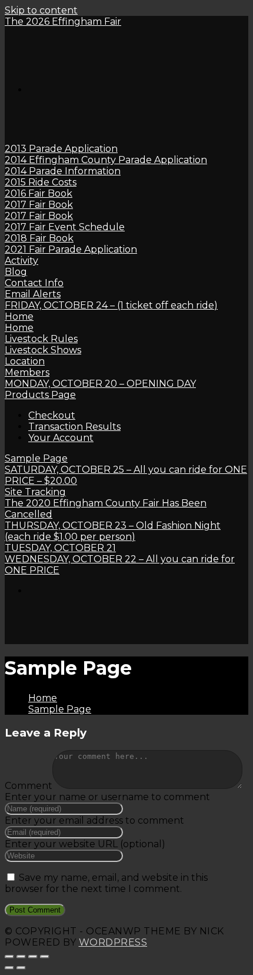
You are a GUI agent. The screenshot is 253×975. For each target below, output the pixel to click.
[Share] (21, 957)
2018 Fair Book (39, 238)
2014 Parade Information (63, 171)
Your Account (61, 437)
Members (27, 372)
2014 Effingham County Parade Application (106, 159)
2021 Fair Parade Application (71, 249)
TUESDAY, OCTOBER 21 (60, 547)
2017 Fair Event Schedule (65, 227)
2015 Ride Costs (40, 182)
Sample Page (36, 458)
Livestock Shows (43, 350)
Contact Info (34, 282)
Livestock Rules (41, 338)
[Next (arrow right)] (21, 968)
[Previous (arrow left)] (9, 968)
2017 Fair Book (39, 204)
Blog (16, 271)
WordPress (113, 942)
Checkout (51, 415)
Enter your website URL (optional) (85, 844)
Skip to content (41, 10)
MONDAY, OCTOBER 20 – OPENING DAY (100, 383)
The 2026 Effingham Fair (63, 21)
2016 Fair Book (38, 193)
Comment (28, 785)
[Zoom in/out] (44, 957)
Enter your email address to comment (94, 820)
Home (19, 316)
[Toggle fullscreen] (33, 957)
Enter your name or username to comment (107, 796)
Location (25, 361)
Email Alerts (33, 294)
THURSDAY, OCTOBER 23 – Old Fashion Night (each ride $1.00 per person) (113, 531)
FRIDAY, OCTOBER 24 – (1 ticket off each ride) (111, 305)
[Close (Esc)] (9, 957)
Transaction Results (74, 426)
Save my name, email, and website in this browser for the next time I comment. (106, 883)
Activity (21, 260)
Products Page (40, 394)
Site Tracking (35, 492)
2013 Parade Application (61, 148)
